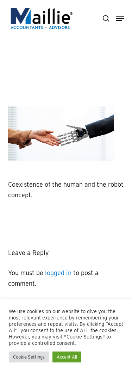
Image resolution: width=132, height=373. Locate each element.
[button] (120, 18)
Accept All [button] (67, 357)
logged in (58, 272)
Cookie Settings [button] (29, 357)
